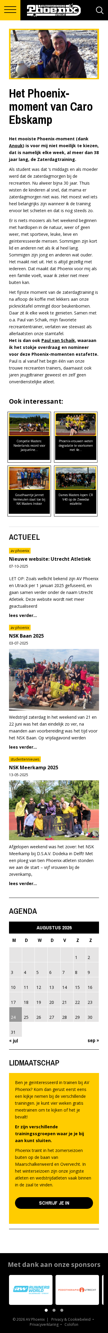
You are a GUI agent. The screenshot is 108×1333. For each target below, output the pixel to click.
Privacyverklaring (44, 1324)
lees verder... (23, 615)
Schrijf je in (54, 1202)
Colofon (71, 1324)
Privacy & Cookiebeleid (71, 1319)
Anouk (16, 145)
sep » (93, 1040)
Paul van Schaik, (58, 340)
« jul (13, 1040)
